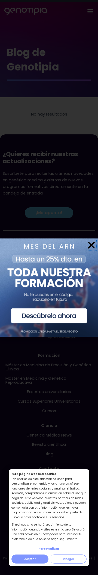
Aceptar (30, 559)
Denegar (68, 559)
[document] (49, 287)
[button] (91, 245)
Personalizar (49, 549)
